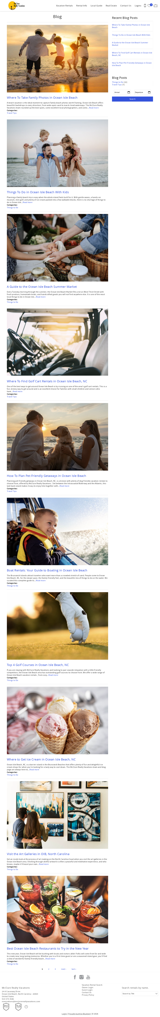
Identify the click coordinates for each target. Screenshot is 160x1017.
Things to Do (12, 207)
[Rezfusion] (26, 1007)
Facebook (74, 977)
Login (64, 1014)
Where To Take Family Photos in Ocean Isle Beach (42, 98)
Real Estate (111, 5)
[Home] (17, 5)
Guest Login (87, 990)
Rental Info (81, 5)
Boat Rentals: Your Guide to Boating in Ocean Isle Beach (47, 570)
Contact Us (125, 5)
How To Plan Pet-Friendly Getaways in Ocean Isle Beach (46, 476)
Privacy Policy (88, 995)
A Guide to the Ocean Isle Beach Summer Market (42, 287)
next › (63, 969)
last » (74, 969)
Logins (138, 5)
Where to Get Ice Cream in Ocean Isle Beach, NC (41, 759)
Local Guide (96, 5)
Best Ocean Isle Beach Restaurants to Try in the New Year (48, 948)
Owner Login (87, 987)
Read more (94, 108)
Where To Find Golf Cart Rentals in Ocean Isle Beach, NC (47, 381)
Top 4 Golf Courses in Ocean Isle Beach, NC (38, 665)
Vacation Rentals (64, 5)
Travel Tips (12, 113)
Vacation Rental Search (92, 985)
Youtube (88, 977)
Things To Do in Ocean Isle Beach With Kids (38, 192)
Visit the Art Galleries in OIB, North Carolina (38, 854)
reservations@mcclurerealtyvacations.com (21, 1001)
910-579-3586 (8, 999)
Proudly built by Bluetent (79, 1014)
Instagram (81, 977)
